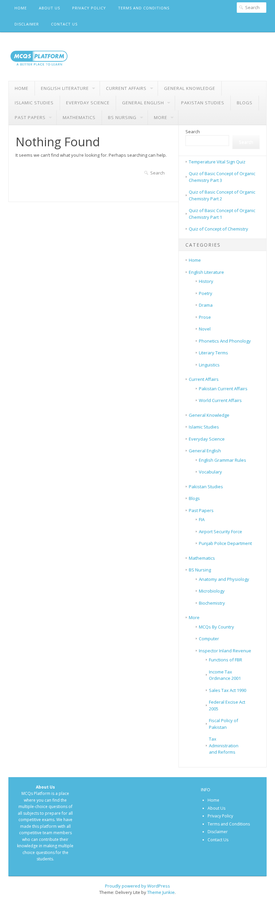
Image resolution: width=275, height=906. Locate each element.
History (206, 281)
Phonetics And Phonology (225, 341)
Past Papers (30, 117)
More (160, 117)
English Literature (65, 88)
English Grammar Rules (222, 460)
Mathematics (79, 117)
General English (143, 103)
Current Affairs (126, 88)
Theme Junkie (161, 892)
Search (192, 132)
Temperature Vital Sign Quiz (217, 162)
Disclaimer (26, 24)
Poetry (205, 293)
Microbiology (212, 591)
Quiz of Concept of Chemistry (218, 229)
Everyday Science (88, 103)
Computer (209, 639)
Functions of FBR (225, 660)
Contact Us (64, 24)
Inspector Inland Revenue (225, 651)
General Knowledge (189, 88)
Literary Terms (213, 353)
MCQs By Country (216, 627)
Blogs (245, 103)
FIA (202, 519)
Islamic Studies (34, 103)
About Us (49, 7)
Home (20, 7)
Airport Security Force (220, 531)
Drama (206, 305)
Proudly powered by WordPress (137, 886)
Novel (205, 329)
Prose (205, 317)
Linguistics (209, 365)
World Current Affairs (220, 400)
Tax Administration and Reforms (223, 745)
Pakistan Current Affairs (223, 389)
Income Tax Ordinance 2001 (225, 675)
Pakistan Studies (202, 103)
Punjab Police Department (225, 543)
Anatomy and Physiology (224, 579)
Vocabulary (210, 472)
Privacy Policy (89, 7)
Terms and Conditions (143, 7)
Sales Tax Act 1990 (227, 690)
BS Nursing (122, 117)
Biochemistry (212, 603)
